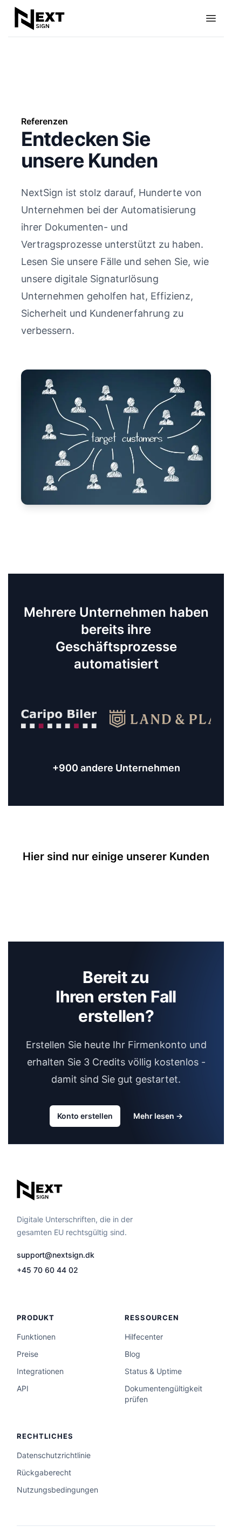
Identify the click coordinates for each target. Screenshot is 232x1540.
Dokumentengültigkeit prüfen (163, 1394)
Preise (27, 1353)
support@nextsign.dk (55, 1254)
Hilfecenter (144, 1336)
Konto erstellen (85, 1115)
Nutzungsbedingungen (57, 1489)
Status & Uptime (153, 1371)
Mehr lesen (158, 1115)
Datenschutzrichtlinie (54, 1455)
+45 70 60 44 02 (47, 1269)
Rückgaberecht (44, 1472)
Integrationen (40, 1371)
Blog (132, 1353)
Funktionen (36, 1336)
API (23, 1388)
